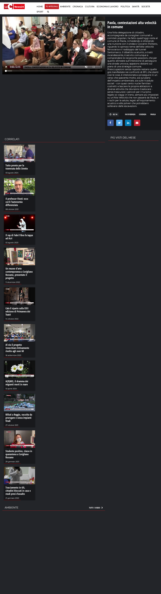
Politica (125, 6)
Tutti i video (95, 507)
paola (153, 114)
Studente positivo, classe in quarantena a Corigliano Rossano (19, 454)
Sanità (135, 6)
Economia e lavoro (107, 6)
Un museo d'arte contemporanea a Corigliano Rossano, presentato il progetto (19, 273)
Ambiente (65, 6)
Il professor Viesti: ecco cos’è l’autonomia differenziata (17, 202)
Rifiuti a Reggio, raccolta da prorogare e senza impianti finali (19, 418)
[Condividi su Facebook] (110, 124)
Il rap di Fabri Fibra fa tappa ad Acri (19, 236)
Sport (40, 12)
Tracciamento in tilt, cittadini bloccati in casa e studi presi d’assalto (18, 491)
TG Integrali (52, 6)
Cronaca (78, 6)
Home (40, 6)
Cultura (89, 6)
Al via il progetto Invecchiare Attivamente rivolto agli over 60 (17, 348)
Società (146, 6)
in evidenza (130, 114)
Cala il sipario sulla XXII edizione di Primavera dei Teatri (18, 311)
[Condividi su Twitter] (119, 124)
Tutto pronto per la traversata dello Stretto (17, 167)
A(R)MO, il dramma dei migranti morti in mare (17, 383)
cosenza (142, 114)
